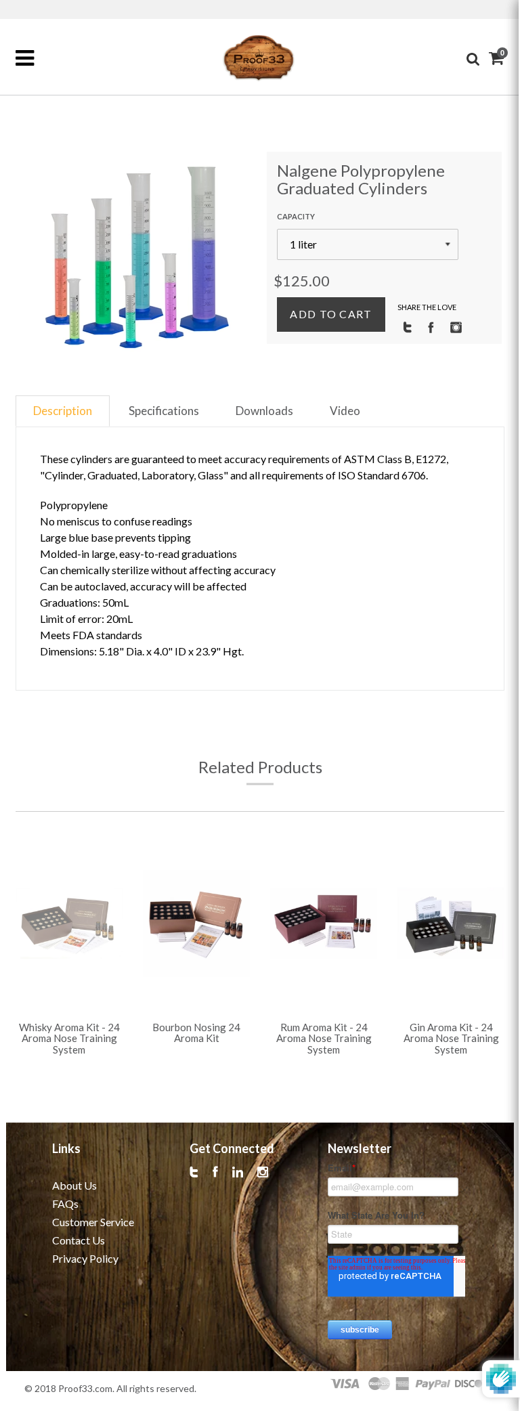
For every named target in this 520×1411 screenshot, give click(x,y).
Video (345, 411)
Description (62, 411)
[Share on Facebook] (430, 326)
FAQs (65, 1203)
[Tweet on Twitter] (407, 326)
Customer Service (93, 1221)
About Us (74, 1185)
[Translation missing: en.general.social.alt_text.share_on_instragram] (456, 326)
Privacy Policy (85, 1258)
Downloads (264, 411)
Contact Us (78, 1240)
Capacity (296, 216)
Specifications (164, 411)
